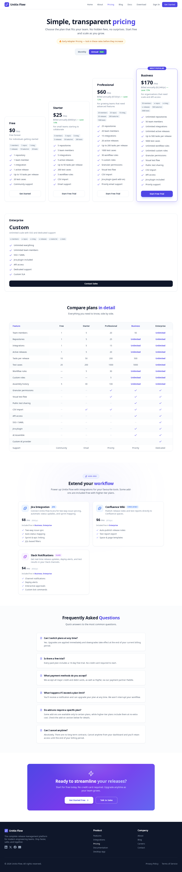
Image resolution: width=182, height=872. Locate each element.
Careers (141, 843)
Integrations (99, 839)
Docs (130, 4)
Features (97, 835)
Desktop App (99, 851)
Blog (121, 4)
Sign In (156, 4)
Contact (141, 847)
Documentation (100, 847)
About (100, 4)
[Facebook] (15, 847)
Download (141, 4)
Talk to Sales (106, 800)
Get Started (169, 4)
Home (90, 4)
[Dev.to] (19, 847)
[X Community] (10, 847)
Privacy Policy (152, 863)
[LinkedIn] (6, 847)
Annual (97, 51)
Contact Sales (91, 283)
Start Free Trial (69, 193)
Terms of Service (169, 863)
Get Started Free (77, 800)
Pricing (110, 4)
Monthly (82, 51)
